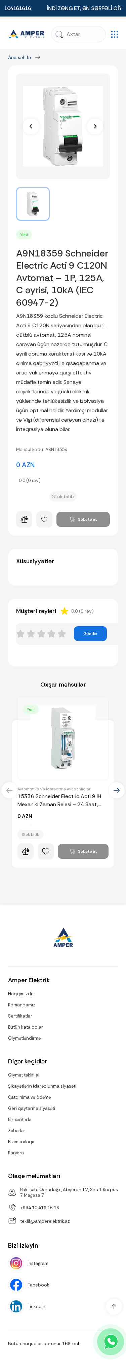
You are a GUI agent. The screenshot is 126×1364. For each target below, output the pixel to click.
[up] (114, 1307)
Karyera (16, 1153)
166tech (71, 1343)
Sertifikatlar (20, 1016)
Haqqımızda (21, 994)
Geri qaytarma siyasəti (31, 1108)
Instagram (38, 1263)
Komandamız (21, 1005)
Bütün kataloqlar (25, 1027)
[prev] (31, 126)
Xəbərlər (16, 1130)
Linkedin (36, 1306)
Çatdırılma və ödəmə (29, 1097)
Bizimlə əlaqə (21, 1142)
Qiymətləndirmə (24, 1038)
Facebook (38, 1285)
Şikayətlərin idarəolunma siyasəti (42, 1086)
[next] (95, 126)
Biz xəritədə (19, 1119)
